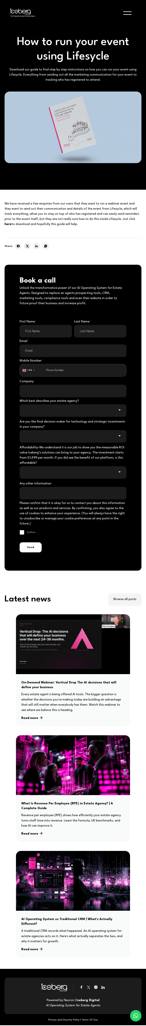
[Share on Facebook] (18, 246)
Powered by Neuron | (73, 1003)
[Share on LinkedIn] (36, 246)
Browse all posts (124, 599)
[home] (21, 13)
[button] (127, 13)
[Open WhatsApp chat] (135, 1015)
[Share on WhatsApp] (45, 246)
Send (30, 547)
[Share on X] (27, 246)
